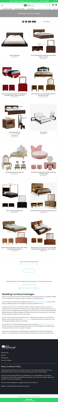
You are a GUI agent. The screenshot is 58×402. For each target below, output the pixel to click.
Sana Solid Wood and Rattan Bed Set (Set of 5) (43, 210)
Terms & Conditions (6, 360)
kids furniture (26, 319)
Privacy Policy (4, 358)
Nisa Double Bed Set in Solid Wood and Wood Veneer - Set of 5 (43, 56)
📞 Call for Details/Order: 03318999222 (29, 288)
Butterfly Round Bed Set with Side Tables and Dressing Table (43, 173)
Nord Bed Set (43, 132)
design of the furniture (40, 302)
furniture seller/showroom (46, 324)
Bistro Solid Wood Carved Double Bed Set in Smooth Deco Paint (43, 94)
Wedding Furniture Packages (44, 9)
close (3, 1)
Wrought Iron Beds (7, 9)
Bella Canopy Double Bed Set (14, 210)
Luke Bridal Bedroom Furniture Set (14, 172)
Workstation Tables (20, 9)
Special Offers (5, 352)
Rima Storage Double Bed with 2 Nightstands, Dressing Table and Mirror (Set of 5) (14, 94)
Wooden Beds (30, 9)
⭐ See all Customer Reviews (29, 284)
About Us (3, 355)
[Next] (56, 9)
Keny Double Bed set (14, 132)
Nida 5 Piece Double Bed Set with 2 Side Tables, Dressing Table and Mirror (14, 248)
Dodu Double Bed (14, 55)
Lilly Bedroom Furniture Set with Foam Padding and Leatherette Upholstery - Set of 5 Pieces (43, 248)
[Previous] (1, 9)
